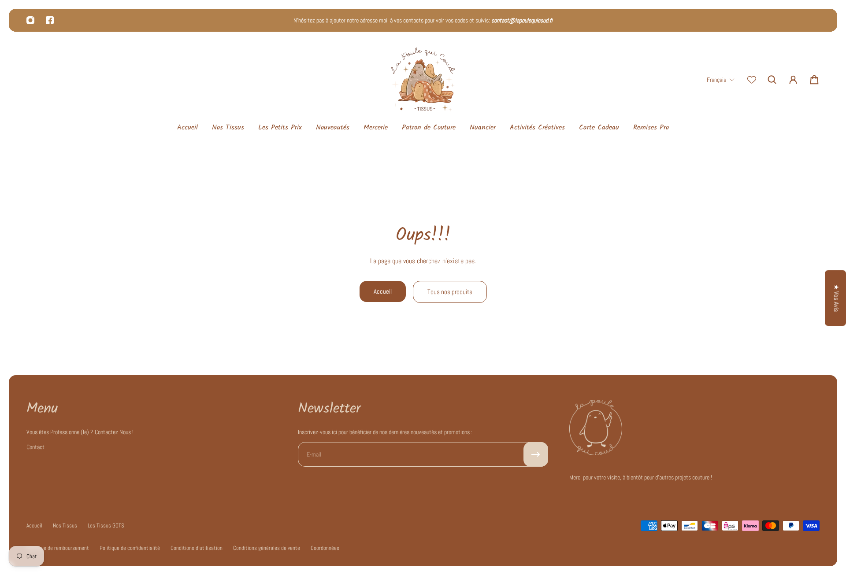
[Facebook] (49, 20)
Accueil (383, 291)
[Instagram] (30, 20)
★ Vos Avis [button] (836, 298)
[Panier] (814, 79)
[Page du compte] (793, 79)
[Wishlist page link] (751, 79)
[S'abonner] (535, 454)
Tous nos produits (449, 292)
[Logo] (423, 80)
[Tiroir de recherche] (772, 79)
